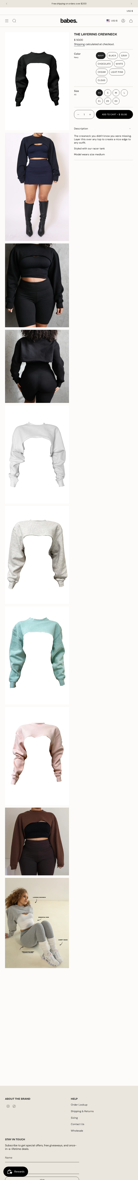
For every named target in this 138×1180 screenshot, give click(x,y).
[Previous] (6, 3)
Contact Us (77, 1124)
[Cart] (131, 21)
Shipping (79, 44)
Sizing (74, 1117)
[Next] (131, 3)
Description (81, 128)
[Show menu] (6, 21)
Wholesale (77, 1130)
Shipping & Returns (82, 1111)
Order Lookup (79, 1104)
